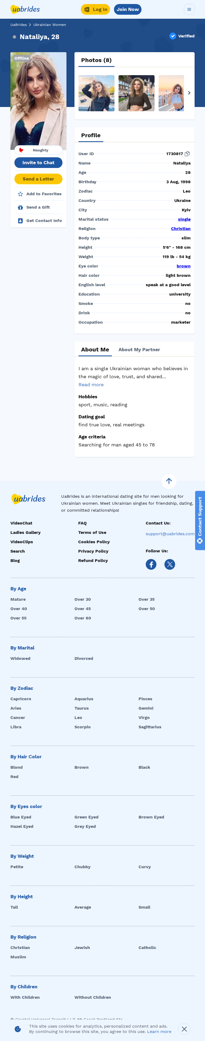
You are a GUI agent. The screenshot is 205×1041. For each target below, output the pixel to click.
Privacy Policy (93, 551)
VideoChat (21, 523)
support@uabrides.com (170, 533)
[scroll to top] (169, 481)
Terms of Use (92, 532)
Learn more (159, 1031)
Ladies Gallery (25, 532)
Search (17, 551)
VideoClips (21, 541)
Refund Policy (93, 560)
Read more (91, 384)
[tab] (96, 60)
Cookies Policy (94, 541)
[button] (38, 101)
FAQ (82, 523)
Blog (15, 560)
